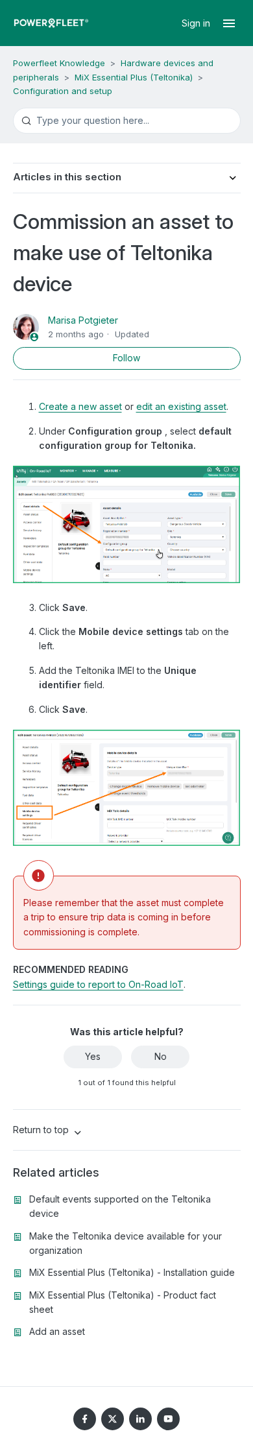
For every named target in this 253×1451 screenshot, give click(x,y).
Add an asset (57, 1331)
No (160, 1056)
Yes (93, 1056)
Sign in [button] (197, 23)
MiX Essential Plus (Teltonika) (134, 77)
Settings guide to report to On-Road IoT (98, 984)
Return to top (42, 1129)
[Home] (51, 23)
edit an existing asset (181, 406)
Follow (126, 357)
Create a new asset (80, 406)
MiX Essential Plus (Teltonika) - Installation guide (132, 1272)
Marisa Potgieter (83, 320)
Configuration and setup (62, 91)
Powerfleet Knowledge (59, 63)
